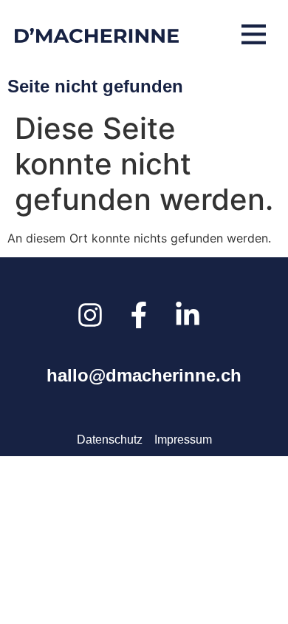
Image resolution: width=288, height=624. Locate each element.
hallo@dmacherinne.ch (144, 375)
